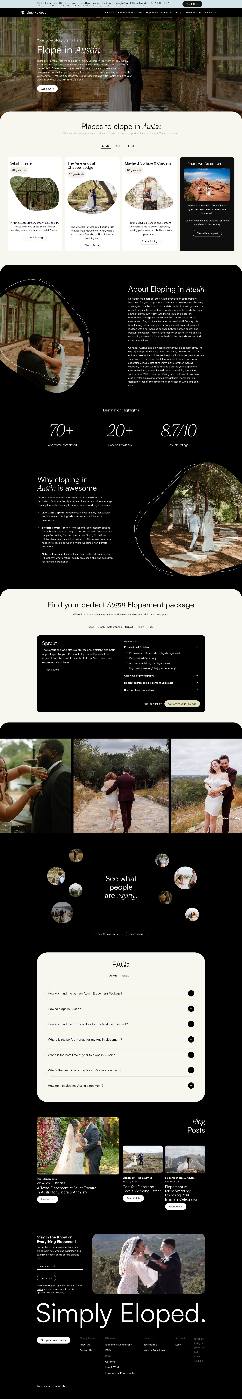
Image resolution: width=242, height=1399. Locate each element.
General (125, 975)
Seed (91, 626)
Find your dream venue (54, 1340)
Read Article (47, 1199)
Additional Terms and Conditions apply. (132, 6)
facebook (199, 1338)
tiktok (197, 1356)
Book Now (192, 4)
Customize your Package (182, 703)
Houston (132, 146)
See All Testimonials (108, 934)
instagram (199, 1343)
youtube (198, 1360)
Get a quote (47, 88)
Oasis (150, 626)
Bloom (140, 626)
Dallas (118, 146)
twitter (197, 1351)
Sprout (129, 626)
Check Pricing (35, 237)
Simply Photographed (110, 626)
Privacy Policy (60, 1385)
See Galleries (137, 934)
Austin (106, 146)
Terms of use (43, 1385)
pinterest (199, 1347)
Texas (48, 64)
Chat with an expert (207, 233)
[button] (6, 826)
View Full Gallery (231, 818)
